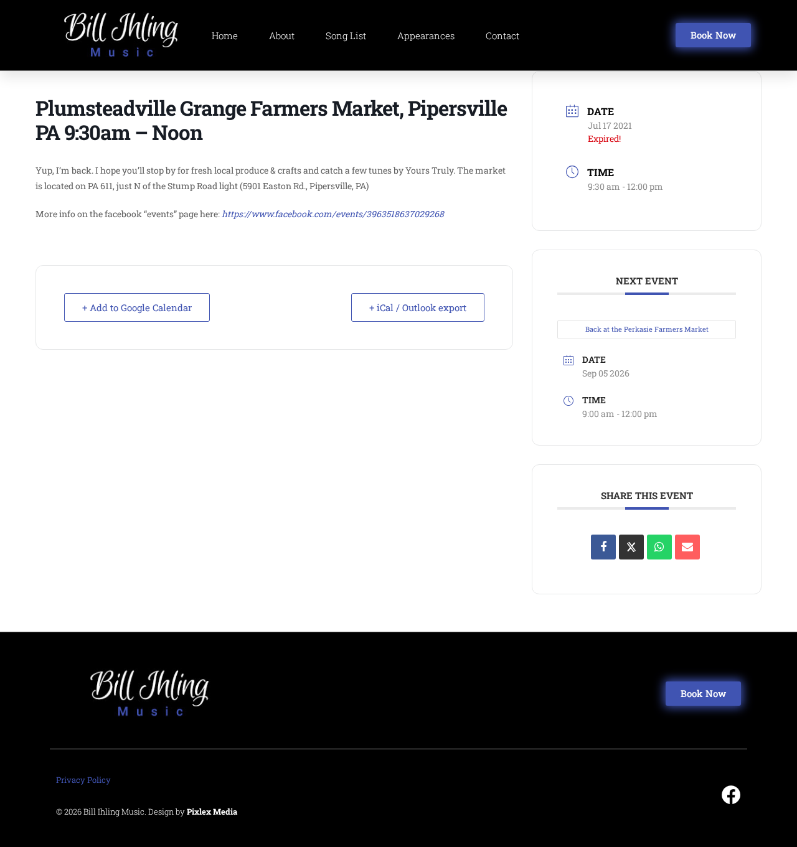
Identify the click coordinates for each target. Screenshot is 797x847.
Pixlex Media (212, 811)
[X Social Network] (631, 547)
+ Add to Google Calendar (137, 307)
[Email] (687, 547)
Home (225, 35)
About (282, 35)
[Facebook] (731, 795)
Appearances (426, 35)
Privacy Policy (83, 779)
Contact (502, 35)
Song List (346, 35)
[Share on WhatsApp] (659, 547)
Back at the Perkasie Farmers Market (647, 329)
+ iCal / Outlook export (417, 307)
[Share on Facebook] (603, 547)
